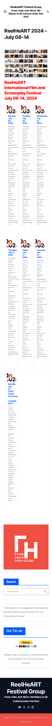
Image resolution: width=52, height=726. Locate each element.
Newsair (41, 717)
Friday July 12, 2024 (25, 253)
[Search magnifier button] (45, 591)
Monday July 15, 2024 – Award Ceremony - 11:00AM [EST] (13, 394)
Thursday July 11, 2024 (12, 252)
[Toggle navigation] (5, 11)
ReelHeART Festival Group (25, 7)
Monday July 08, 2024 (12, 119)
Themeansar (25, 721)
